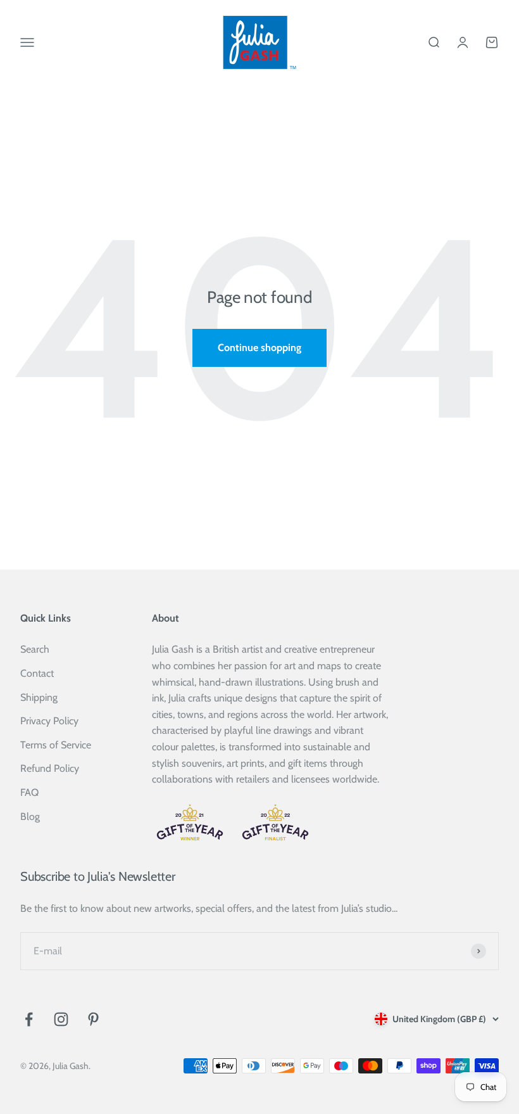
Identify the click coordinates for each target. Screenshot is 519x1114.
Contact (37, 673)
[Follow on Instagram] (61, 1019)
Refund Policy (49, 768)
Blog (30, 816)
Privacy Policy (49, 721)
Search (34, 649)
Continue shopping (259, 348)
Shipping (39, 697)
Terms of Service (55, 745)
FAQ (29, 792)
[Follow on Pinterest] (93, 1019)
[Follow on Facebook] (28, 1019)
